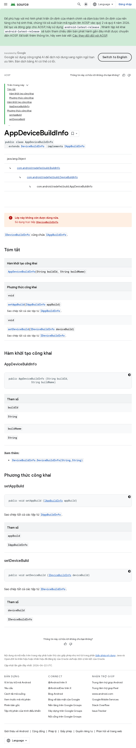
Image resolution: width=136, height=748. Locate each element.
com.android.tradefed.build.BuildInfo (38, 168)
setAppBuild (16, 304)
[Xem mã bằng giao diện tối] (129, 375)
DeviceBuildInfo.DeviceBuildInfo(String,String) (47, 460)
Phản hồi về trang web (109, 731)
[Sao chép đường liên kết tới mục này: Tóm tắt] (23, 250)
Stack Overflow (100, 705)
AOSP (7, 75)
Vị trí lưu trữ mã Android (17, 682)
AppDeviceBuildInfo (21, 271)
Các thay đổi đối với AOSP (89, 36)
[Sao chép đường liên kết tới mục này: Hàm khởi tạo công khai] (55, 354)
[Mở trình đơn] (5, 4)
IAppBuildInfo (74, 146)
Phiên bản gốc (12, 705)
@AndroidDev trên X (59, 688)
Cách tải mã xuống (14, 693)
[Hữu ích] (123, 75)
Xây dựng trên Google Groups (65, 710)
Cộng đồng (38, 731)
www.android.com (102, 693)
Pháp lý (52, 731)
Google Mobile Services (105, 699)
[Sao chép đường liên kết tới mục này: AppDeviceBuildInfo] (40, 364)
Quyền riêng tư (84, 731)
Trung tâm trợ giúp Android (107, 682)
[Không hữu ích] (129, 75)
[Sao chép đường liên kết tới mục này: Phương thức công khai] (54, 475)
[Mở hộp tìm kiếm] (79, 4)
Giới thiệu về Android (16, 731)
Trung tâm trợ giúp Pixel (105, 688)
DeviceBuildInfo (32, 146)
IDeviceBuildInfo (47, 222)
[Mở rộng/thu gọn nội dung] (27, 85)
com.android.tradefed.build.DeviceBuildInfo (52, 177)
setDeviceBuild (18, 329)
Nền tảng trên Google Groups (64, 705)
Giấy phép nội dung (105, 655)
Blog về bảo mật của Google (64, 699)
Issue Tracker (99, 710)
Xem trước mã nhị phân (17, 699)
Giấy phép (66, 731)
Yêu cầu (8, 688)
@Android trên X (57, 682)
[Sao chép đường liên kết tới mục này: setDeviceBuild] (32, 561)
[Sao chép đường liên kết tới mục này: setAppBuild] (27, 486)
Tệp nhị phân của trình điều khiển (22, 710)
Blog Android (55, 693)
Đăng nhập (125, 4)
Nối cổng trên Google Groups (64, 716)
